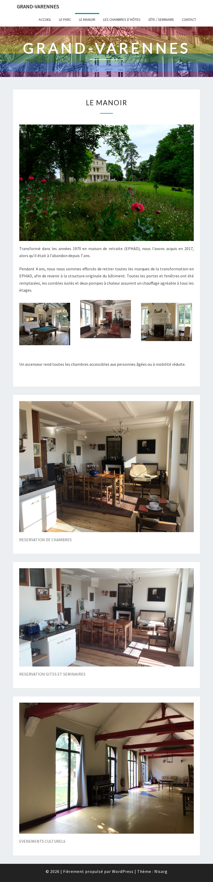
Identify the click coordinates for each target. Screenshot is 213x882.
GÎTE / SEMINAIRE (161, 19)
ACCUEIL (45, 19)
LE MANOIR (87, 19)
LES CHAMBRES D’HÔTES (122, 19)
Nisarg (161, 871)
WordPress (123, 871)
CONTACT (189, 19)
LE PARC (65, 19)
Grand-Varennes (38, 6)
